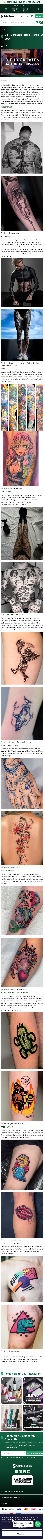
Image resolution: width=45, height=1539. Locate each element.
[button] (38, 1524)
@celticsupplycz (24, 1471)
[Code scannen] (37, 22)
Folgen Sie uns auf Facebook (16, 1471)
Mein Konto (28, 16)
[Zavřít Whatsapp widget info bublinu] (13, 1521)
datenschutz (32, 1457)
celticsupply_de (20, 1471)
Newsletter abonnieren (35, 1453)
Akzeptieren (21, 1534)
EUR (21, 16)
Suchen (41, 22)
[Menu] (39, 16)
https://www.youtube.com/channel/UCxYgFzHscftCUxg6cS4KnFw (28, 1471)
